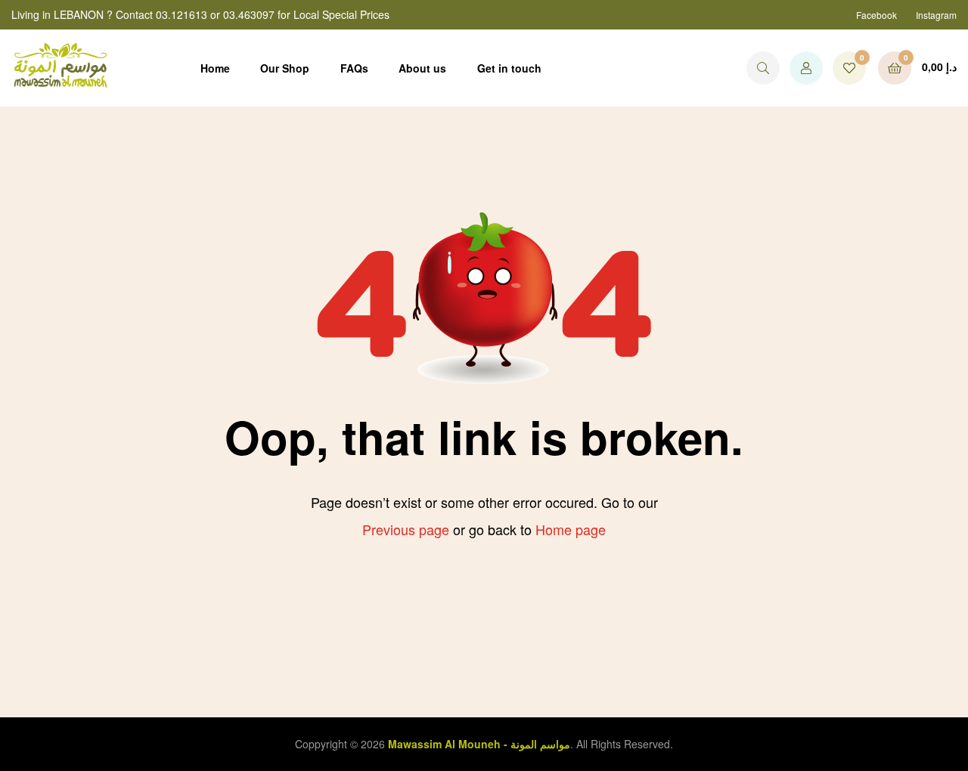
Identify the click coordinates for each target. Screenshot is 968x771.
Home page (570, 529)
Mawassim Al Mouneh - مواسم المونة (479, 743)
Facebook (876, 14)
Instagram (936, 14)
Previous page (405, 529)
